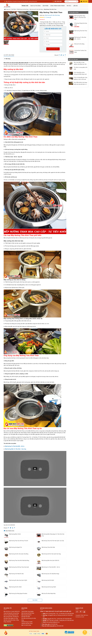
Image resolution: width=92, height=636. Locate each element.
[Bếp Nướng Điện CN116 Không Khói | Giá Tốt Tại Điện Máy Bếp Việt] (6, 535)
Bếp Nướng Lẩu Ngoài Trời (15, 547)
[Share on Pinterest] (65, 55)
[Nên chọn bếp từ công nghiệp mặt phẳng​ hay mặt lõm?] (71, 63)
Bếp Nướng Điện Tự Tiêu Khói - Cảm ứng (15, 449)
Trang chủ (25, 5)
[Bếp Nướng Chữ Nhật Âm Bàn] (6, 575)
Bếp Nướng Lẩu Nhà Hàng (27, 613)
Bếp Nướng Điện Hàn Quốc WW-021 (50, 560)
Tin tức (69, 5)
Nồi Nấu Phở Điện (25, 616)
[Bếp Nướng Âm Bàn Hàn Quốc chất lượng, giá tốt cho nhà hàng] (39, 588)
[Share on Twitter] (61, 55)
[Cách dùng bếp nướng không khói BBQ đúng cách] (71, 73)
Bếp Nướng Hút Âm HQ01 (15, 586)
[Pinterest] (80, 612)
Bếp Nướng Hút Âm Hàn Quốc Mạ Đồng (18, 553)
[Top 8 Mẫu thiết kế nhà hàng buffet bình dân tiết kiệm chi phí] (71, 83)
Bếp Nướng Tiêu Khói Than (80, 30)
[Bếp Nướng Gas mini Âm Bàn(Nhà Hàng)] (39, 575)
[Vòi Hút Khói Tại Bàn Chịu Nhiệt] (71, 52)
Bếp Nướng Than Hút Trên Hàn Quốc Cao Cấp (53, 540)
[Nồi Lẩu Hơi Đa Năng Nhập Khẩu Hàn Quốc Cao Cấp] (71, 45)
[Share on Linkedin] (63, 55)
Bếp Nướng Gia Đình (26, 614)
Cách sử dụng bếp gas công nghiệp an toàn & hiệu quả (80, 78)
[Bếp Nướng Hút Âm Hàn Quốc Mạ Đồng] (6, 555)
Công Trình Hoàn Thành (57, 5)
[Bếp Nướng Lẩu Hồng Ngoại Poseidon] (6, 595)
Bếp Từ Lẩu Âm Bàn (26, 625)
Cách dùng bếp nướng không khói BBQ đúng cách (80, 73)
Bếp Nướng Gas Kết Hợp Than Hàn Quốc (19, 567)
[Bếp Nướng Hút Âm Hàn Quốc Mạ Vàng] (39, 555)
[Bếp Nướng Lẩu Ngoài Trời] (6, 548)
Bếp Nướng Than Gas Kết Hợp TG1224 (18, 540)
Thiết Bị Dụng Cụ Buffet (26, 621)
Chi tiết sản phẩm (9, 55)
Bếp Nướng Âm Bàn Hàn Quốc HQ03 (18, 580)
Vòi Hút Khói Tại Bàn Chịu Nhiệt (80, 51)
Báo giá (85, 1)
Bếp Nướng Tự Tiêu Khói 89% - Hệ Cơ (14, 446)
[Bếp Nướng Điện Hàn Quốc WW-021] (39, 562)
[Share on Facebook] (59, 55)
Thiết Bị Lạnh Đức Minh (26, 623)
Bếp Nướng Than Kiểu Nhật (48, 547)
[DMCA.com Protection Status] (8, 626)
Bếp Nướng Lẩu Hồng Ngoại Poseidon (18, 593)
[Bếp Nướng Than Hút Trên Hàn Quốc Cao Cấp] (39, 542)
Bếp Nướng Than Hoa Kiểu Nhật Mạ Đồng (19, 560)
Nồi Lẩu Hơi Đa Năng (79, 44)
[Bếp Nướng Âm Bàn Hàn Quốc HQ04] (39, 581)
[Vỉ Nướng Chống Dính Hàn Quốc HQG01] (71, 24)
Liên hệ (75, 5)
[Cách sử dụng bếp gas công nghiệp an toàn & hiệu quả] (71, 78)
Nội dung (8, 58)
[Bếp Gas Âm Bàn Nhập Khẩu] (39, 595)
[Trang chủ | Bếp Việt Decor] (12, 5)
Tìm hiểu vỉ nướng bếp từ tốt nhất (80, 68)
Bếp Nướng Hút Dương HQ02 (49, 586)
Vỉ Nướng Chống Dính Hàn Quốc (80, 24)
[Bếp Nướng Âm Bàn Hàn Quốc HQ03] (6, 581)
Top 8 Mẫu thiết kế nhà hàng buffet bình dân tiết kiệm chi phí (80, 83)
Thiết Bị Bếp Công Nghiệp (27, 611)
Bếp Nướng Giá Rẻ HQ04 (48, 580)
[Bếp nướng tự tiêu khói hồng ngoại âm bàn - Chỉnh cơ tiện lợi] (39, 568)
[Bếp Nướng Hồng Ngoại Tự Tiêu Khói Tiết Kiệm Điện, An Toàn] (39, 535)
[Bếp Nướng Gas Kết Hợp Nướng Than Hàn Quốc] (6, 568)
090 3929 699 (70, 613)
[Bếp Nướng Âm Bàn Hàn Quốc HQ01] (6, 588)
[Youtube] (84, 612)
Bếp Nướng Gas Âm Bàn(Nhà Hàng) (50, 573)
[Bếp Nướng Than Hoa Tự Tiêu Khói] (71, 32)
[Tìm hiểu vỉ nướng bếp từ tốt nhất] (71, 68)
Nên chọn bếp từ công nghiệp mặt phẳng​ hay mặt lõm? (80, 63)
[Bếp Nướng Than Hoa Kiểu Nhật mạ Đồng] (6, 562)
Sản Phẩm (45, 5)
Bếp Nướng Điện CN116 (15, 534)
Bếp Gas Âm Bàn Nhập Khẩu (48, 593)
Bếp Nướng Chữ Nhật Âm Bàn (16, 573)
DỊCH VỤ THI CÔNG (35, 5)
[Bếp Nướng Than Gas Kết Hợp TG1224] (6, 542)
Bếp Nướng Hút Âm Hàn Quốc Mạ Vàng (51, 553)
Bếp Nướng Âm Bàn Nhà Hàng (52, 15)
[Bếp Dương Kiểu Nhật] (39, 548)
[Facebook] (77, 612)
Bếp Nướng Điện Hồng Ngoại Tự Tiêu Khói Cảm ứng (53, 534)
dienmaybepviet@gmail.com (53, 622)
